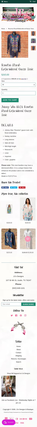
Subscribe (28, 304)
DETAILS (7, 125)
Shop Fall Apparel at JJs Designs (18, 373)
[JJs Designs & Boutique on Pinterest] (21, 316)
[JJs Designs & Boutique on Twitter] (12, 316)
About (19, 349)
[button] (18, 79)
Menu (6, 1)
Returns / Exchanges (18, 359)
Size (3, 81)
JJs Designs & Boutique (25, 409)
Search (18, 362)
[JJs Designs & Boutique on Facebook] (16, 316)
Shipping (18, 356)
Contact (18, 353)
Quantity (4, 89)
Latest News (18, 369)
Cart (34, 1)
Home (3, 28)
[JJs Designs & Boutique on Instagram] (25, 316)
